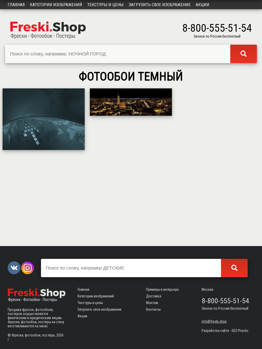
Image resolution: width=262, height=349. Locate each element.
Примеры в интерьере (162, 289)
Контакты (153, 309)
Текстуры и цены (105, 4)
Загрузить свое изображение (160, 4)
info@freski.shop (214, 321)
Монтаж (152, 303)
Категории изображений (56, 4)
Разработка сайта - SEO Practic (225, 331)
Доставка (153, 296)
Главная (16, 4)
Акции (202, 4)
